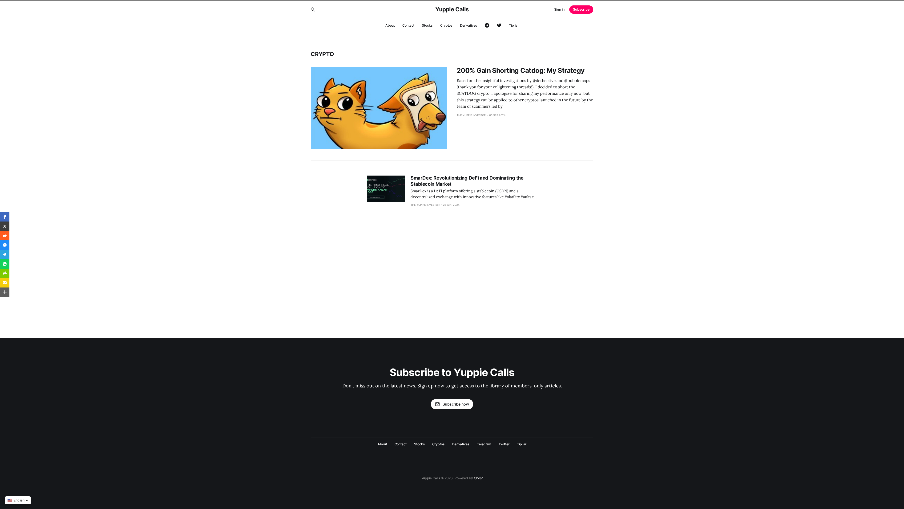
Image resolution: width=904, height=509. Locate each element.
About (390, 25)
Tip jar (513, 25)
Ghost (478, 478)
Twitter (504, 444)
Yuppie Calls (451, 9)
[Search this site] (312, 9)
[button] (4, 217)
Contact (408, 25)
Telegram (484, 444)
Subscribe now (456, 404)
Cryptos (446, 25)
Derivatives (468, 25)
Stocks (427, 25)
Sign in (559, 9)
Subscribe (581, 9)
